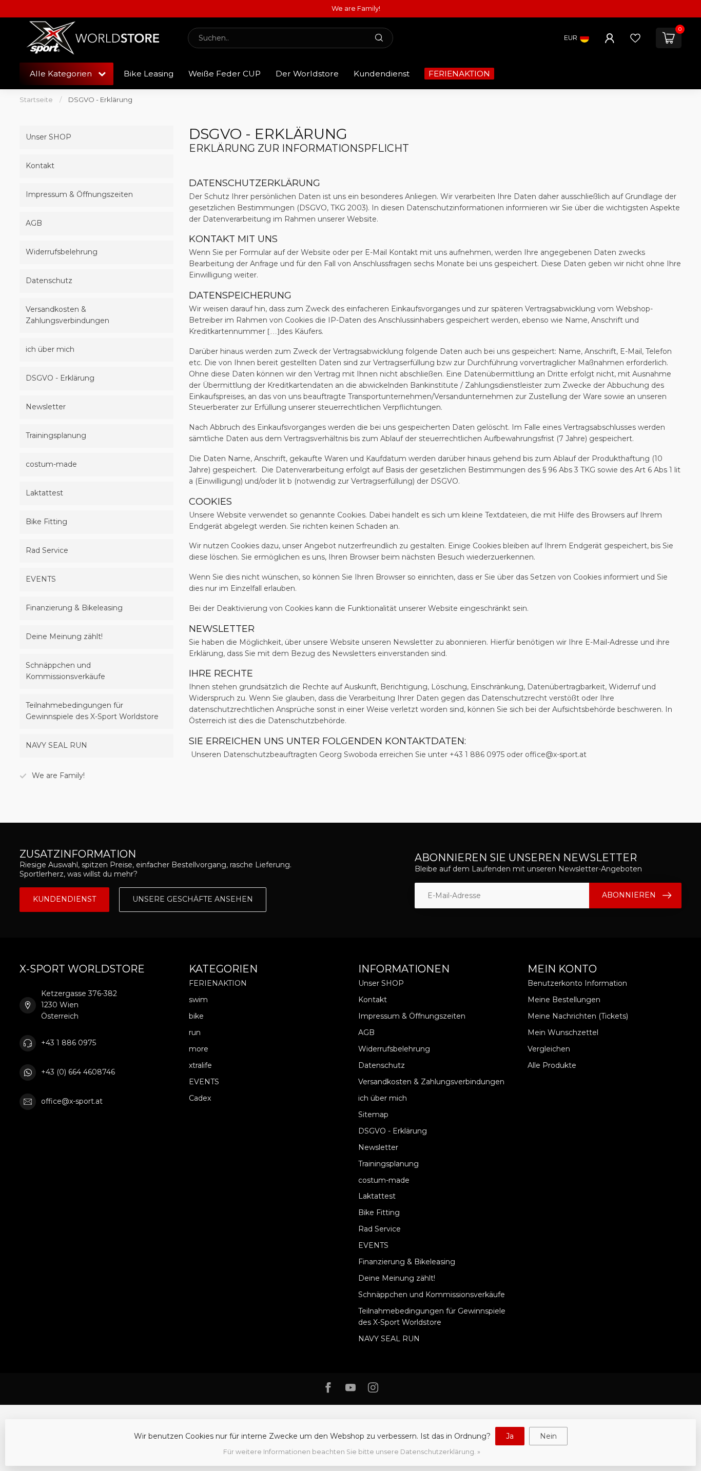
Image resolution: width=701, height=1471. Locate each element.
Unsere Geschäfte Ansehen (192, 899)
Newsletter (46, 406)
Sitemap (373, 1114)
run (195, 1032)
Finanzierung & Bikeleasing (74, 607)
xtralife (200, 1065)
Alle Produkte (552, 1065)
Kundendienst (382, 73)
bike (196, 1016)
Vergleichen (549, 1048)
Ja (510, 1436)
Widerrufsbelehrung (62, 251)
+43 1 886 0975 (68, 1042)
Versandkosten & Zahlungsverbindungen (67, 315)
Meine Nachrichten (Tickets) (578, 1016)
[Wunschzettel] (635, 38)
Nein (548, 1436)
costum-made (51, 464)
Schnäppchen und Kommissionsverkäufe (65, 671)
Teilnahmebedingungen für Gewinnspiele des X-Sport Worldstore (92, 711)
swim (198, 999)
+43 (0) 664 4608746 (78, 1072)
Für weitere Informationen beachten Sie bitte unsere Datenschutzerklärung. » (351, 1452)
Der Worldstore (307, 73)
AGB (34, 223)
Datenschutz (49, 280)
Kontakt (40, 165)
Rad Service (47, 550)
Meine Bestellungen (564, 999)
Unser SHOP (48, 137)
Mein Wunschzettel (563, 1032)
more (198, 1048)
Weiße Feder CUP (224, 73)
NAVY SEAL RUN (56, 745)
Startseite (36, 99)
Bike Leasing (148, 73)
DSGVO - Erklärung (100, 99)
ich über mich (50, 349)
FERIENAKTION (459, 73)
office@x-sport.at (72, 1101)
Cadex (200, 1098)
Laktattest (44, 493)
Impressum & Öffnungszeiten (79, 194)
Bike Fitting (46, 521)
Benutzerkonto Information (577, 983)
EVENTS (41, 579)
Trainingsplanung (56, 435)
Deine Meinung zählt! (64, 636)
